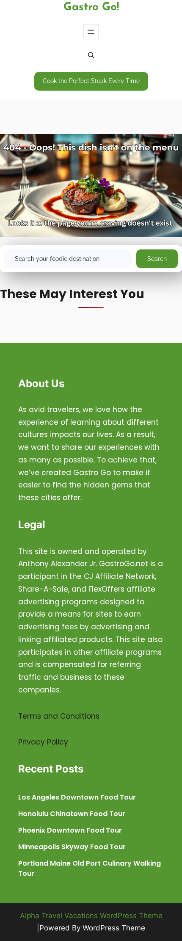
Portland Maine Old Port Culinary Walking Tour (89, 868)
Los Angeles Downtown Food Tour (77, 797)
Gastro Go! (91, 7)
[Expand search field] (91, 56)
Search (157, 258)
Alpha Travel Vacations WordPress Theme (91, 915)
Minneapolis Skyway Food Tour (72, 847)
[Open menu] (91, 31)
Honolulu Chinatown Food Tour (71, 814)
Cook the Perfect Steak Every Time (91, 80)
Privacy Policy (43, 742)
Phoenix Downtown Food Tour (70, 830)
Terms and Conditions (58, 716)
